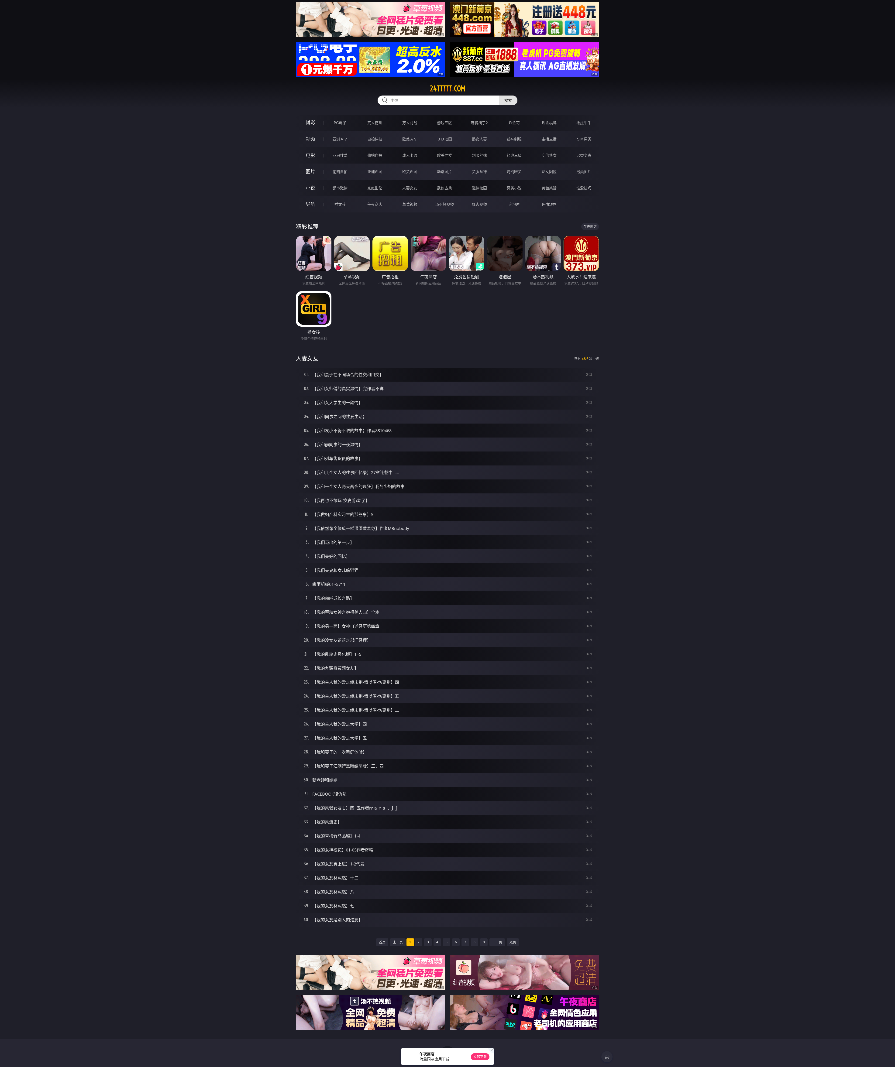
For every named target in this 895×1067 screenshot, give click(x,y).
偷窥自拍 (340, 171)
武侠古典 (444, 188)
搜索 (508, 100)
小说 (310, 188)
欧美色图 (409, 171)
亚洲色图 (374, 171)
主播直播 (549, 139)
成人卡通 (409, 155)
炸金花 (514, 122)
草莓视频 (409, 204)
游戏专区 (444, 122)
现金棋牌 (549, 122)
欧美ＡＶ (409, 139)
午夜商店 (374, 204)
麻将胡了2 (479, 122)
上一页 (398, 942)
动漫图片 (444, 171)
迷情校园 (479, 188)
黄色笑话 (549, 188)
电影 (310, 155)
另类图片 (583, 171)
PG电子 (340, 122)
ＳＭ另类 (583, 139)
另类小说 (514, 188)
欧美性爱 (444, 155)
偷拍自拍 (374, 155)
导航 (310, 204)
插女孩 (340, 204)
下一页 (497, 942)
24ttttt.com (447, 88)
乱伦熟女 (549, 155)
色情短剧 (549, 204)
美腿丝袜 (479, 171)
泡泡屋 (514, 204)
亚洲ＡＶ (340, 139)
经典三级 (514, 155)
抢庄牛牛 (583, 122)
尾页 (512, 942)
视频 (310, 139)
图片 (310, 171)
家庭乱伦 (374, 188)
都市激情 (340, 188)
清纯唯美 (514, 171)
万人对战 (409, 122)
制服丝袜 (479, 155)
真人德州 (374, 122)
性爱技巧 (583, 188)
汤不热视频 (444, 204)
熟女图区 (549, 171)
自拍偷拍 (374, 139)
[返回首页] (607, 1056)
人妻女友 (409, 188)
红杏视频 (479, 204)
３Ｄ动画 (444, 139)
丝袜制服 (514, 139)
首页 (382, 942)
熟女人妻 (479, 139)
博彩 (310, 123)
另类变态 (583, 155)
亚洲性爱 (340, 155)
